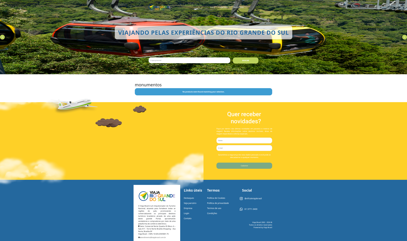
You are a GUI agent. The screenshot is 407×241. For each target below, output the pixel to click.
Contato (188, 218)
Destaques (189, 198)
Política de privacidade (218, 203)
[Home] (157, 196)
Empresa (188, 208)
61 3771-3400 (250, 209)
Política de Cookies (216, 198)
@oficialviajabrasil (253, 198)
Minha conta (238, 7)
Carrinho (224, 7)
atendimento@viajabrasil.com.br (153, 237)
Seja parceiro (190, 203)
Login (186, 213)
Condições (212, 213)
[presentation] (2, 37)
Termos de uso (214, 208)
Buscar (245, 60)
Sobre (212, 7)
